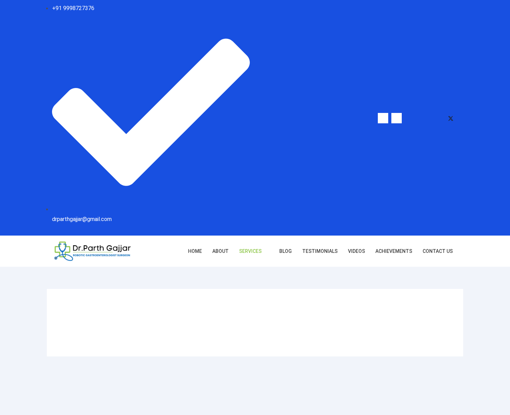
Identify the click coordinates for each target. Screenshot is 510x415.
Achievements (393, 251)
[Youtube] (396, 118)
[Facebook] (410, 118)
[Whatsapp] (383, 118)
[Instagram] (423, 118)
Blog (285, 251)
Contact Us (438, 251)
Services (250, 251)
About (220, 251)
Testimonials (320, 251)
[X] (450, 118)
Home (195, 251)
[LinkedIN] (437, 118)
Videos (356, 251)
